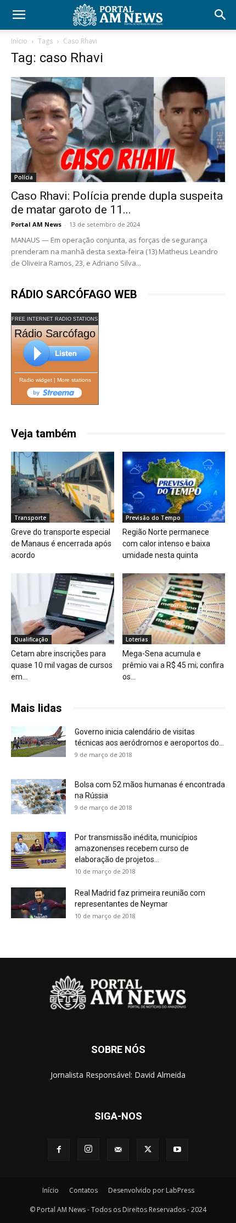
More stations (74, 380)
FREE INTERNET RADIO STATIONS (55, 319)
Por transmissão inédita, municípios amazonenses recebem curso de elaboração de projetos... (136, 848)
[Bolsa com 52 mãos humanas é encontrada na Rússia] (38, 796)
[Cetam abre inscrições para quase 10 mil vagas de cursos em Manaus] (62, 608)
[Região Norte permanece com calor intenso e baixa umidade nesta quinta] (174, 487)
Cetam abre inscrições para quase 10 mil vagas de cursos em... (62, 665)
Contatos (83, 1190)
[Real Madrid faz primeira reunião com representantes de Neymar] (38, 902)
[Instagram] (88, 1149)
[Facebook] (59, 1150)
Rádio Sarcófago (54, 333)
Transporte (30, 518)
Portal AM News (36, 224)
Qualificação (31, 639)
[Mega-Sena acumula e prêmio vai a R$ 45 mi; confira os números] (174, 608)
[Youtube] (177, 1150)
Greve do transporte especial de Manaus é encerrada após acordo (61, 544)
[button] (18, 15)
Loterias (137, 639)
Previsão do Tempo (153, 518)
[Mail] (118, 1150)
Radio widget (35, 380)
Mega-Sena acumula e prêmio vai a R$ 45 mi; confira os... (173, 665)
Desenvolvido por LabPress (151, 1190)
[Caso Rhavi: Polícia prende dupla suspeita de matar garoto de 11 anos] (118, 129)
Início (19, 41)
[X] (148, 1150)
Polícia (23, 177)
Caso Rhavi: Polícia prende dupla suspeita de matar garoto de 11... (117, 202)
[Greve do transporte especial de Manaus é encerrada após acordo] (62, 487)
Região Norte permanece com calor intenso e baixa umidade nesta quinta (166, 544)
